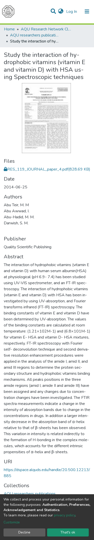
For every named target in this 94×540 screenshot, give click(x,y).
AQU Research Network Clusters (46, 29)
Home (9, 29)
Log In (72, 11)
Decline (24, 532)
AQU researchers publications (35, 35)
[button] (60, 12)
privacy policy (64, 515)
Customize (12, 522)
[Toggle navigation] (87, 12)
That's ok (67, 532)
